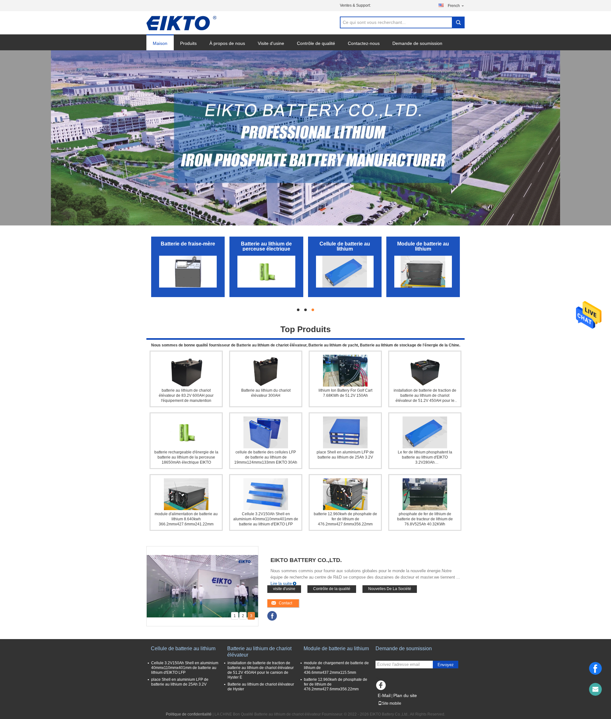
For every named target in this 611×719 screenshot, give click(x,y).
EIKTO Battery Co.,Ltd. (306, 560)
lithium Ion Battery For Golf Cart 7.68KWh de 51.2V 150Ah (345, 393)
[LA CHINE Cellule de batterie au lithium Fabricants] (345, 272)
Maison (160, 43)
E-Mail (384, 695)
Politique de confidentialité (189, 714)
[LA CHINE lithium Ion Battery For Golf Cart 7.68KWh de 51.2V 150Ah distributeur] (345, 371)
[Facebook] (595, 668)
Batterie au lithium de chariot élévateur (259, 652)
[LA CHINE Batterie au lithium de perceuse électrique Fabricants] (266, 272)
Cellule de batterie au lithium (345, 246)
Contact (285, 603)
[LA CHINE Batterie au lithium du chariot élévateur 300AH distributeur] (265, 371)
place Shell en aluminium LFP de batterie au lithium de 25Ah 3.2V (345, 454)
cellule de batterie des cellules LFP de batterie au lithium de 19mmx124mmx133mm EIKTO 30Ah (265, 457)
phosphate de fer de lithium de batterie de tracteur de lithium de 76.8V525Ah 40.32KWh (425, 519)
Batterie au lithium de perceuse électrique (266, 246)
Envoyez (446, 664)
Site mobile (391, 703)
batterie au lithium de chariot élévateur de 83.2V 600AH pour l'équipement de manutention (186, 395)
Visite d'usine (271, 43)
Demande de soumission (417, 43)
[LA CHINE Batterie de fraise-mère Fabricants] (188, 272)
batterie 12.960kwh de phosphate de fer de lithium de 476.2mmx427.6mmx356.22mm (345, 519)
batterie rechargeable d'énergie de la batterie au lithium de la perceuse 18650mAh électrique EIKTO (186, 457)
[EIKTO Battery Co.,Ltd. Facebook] (272, 616)
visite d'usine (284, 589)
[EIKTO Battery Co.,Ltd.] (181, 23)
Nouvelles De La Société (389, 589)
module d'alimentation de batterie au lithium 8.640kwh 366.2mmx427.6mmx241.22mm (186, 519)
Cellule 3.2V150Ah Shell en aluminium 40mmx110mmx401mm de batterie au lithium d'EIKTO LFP (265, 519)
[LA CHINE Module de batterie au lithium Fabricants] (423, 272)
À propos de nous (227, 43)
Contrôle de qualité (316, 43)
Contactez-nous (364, 43)
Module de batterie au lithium (423, 246)
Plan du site (405, 695)
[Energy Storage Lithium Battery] (305, 137)
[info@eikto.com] (595, 689)
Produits (188, 43)
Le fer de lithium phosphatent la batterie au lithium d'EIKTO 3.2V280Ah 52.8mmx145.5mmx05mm (425, 457)
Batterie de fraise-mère (188, 243)
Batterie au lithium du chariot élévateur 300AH (266, 393)
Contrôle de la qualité (331, 589)
